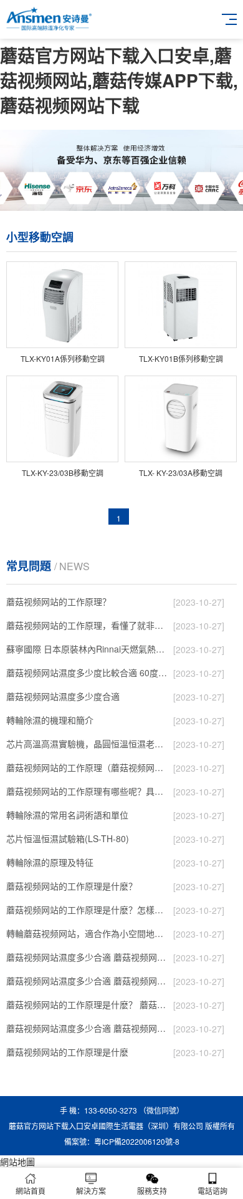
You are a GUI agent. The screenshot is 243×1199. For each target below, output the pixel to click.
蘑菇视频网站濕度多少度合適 (63, 696)
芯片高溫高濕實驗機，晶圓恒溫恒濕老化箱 (87, 743)
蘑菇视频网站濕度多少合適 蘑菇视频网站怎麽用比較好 (87, 957)
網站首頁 (30, 1190)
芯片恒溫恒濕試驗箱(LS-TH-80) (67, 838)
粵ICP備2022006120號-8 (136, 1141)
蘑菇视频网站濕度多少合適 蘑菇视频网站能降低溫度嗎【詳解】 (87, 980)
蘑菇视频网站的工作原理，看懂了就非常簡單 (87, 625)
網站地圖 (17, 1161)
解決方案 (91, 1190)
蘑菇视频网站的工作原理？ (58, 601)
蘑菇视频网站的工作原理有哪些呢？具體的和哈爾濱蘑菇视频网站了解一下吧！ (87, 791)
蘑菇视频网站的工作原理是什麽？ (71, 886)
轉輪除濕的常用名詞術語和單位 (67, 814)
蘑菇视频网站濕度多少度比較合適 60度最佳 (87, 672)
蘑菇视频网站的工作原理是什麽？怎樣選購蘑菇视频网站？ (87, 909)
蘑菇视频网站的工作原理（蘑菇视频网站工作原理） (87, 767)
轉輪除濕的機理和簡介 (49, 720)
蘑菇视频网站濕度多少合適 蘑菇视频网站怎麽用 (87, 1028)
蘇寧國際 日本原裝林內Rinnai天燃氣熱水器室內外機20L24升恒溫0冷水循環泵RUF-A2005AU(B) (87, 649)
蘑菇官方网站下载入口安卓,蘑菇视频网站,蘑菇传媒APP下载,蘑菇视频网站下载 (119, 80)
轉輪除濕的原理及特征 (49, 862)
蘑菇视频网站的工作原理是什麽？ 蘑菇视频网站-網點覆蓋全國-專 (87, 1004)
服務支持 (152, 1190)
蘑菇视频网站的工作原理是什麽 (67, 1052)
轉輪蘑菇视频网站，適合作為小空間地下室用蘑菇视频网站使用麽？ (87, 933)
